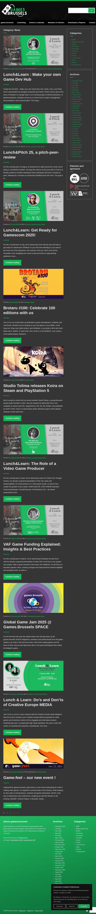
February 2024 (76, 113)
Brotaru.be (22, 910)
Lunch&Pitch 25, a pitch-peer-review (31, 154)
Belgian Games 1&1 (78, 42)
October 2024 (76, 101)
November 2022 (77, 147)
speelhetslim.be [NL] (17, 840)
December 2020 (77, 156)
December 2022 (77, 145)
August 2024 (76, 106)
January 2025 (76, 97)
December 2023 (77, 117)
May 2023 (75, 133)
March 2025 (75, 92)
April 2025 (75, 90)
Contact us (30, 910)
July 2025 (75, 83)
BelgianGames (23, 837)
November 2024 (77, 99)
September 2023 (77, 124)
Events (28, 146)
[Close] (90, 885)
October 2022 (76, 149)
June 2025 (75, 85)
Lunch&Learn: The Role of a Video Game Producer (29, 466)
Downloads (75, 48)
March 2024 (75, 110)
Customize (59, 906)
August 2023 (76, 126)
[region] (71, 897)
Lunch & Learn (43, 68)
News (50, 68)
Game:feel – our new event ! (29, 777)
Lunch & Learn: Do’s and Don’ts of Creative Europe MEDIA (33, 702)
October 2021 (76, 154)
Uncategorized (57, 68)
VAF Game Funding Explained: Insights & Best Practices (32, 546)
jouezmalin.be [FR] (29, 840)
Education (75, 51)
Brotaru (27, 302)
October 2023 (76, 122)
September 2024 (77, 103)
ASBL (73, 39)
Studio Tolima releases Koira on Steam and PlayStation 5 (33, 388)
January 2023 (76, 142)
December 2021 (77, 152)
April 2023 (75, 136)
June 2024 (75, 108)
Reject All (72, 906)
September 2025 (77, 81)
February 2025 (76, 94)
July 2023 (75, 129)
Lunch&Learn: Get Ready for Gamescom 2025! (30, 232)
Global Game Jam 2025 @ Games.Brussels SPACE (27, 624)
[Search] (91, 10)
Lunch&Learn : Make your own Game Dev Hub (32, 77)
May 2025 (75, 88)
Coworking (31, 616)
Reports (74, 62)
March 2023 (75, 138)
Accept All (84, 906)
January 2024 (76, 115)
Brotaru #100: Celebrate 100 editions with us (29, 310)
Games (27, 380)
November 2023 (77, 120)
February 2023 (76, 140)
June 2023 (75, 131)
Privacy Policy (39, 910)
